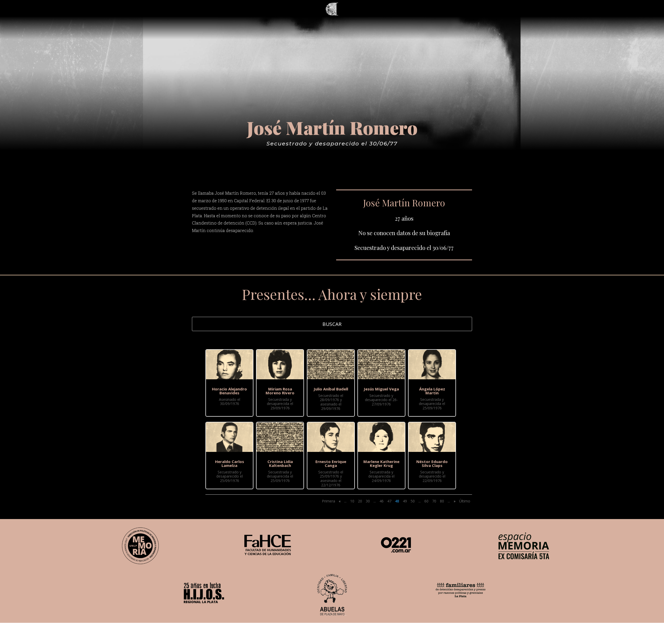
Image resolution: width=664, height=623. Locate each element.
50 (413, 501)
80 (442, 501)
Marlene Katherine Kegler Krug (381, 463)
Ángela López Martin (432, 390)
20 (360, 501)
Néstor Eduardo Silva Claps (432, 463)
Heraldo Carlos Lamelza (229, 463)
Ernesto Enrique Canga (330, 463)
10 (352, 501)
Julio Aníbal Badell (331, 388)
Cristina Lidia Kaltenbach (280, 463)
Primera (328, 501)
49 (405, 501)
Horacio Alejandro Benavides (229, 390)
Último (464, 501)
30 (368, 501)
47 (389, 501)
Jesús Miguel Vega (381, 388)
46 (381, 501)
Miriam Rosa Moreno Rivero (280, 390)
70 (434, 501)
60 (426, 501)
